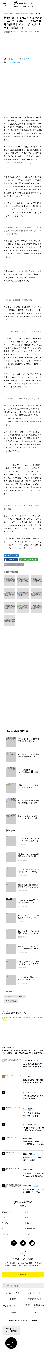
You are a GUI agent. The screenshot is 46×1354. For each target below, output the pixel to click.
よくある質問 (11, 1299)
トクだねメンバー (34, 1293)
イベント (9, 996)
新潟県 (26, 59)
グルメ (4, 1217)
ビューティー (30, 1229)
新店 (26, 1212)
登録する (23, 1274)
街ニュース (6, 1212)
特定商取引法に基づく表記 (34, 1306)
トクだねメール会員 (11, 1293)
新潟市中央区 (11, 1001)
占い (3, 1229)
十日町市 (21, 996)
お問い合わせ (11, 1313)
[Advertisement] (23, 89)
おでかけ (12, 59)
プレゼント (6, 1234)
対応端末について (34, 1299)
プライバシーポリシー (11, 1306)
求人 (34, 1313)
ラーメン (5, 1223)
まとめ (27, 1234)
